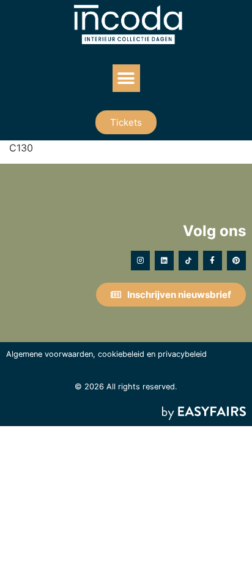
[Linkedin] (164, 260)
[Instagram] (140, 260)
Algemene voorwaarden (49, 354)
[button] (126, 78)
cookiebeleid (121, 354)
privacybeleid (182, 354)
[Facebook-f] (212, 260)
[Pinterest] (236, 260)
